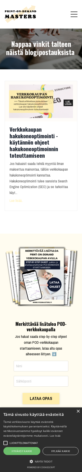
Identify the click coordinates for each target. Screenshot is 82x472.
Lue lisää (55, 435)
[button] (41, 461)
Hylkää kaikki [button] (60, 451)
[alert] (41, 439)
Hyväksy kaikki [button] (22, 451)
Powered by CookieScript (41, 467)
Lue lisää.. (16, 200)
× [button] (78, 411)
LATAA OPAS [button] (41, 398)
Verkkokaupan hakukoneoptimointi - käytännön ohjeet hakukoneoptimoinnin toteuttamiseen (34, 142)
